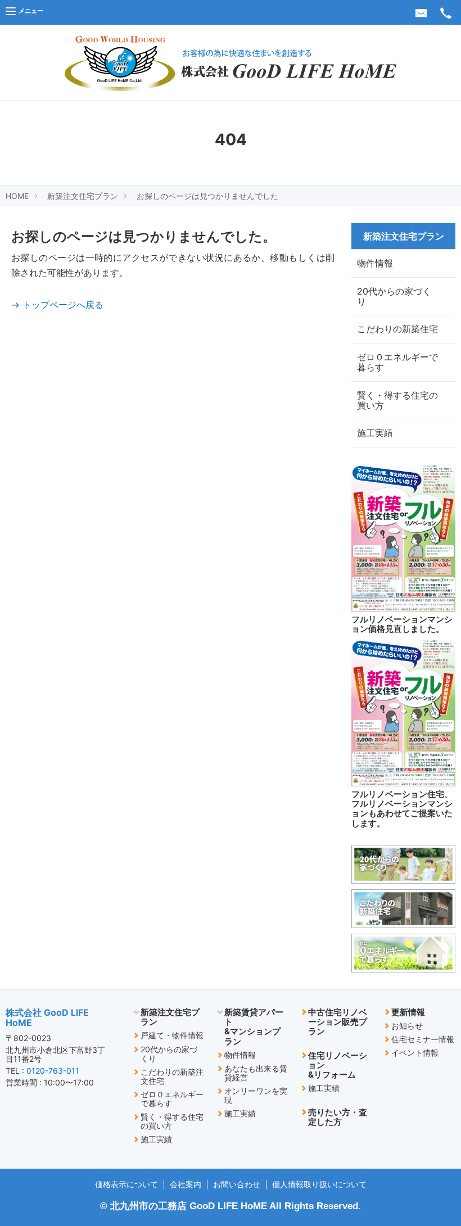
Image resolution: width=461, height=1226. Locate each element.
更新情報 (408, 1012)
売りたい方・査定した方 (337, 1117)
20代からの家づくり (394, 296)
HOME (17, 196)
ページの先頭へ (427, 1150)
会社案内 (185, 1184)
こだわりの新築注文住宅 (172, 1076)
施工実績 (375, 432)
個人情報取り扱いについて (319, 1184)
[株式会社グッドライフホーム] (231, 63)
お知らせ (407, 1025)
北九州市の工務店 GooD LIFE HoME (188, 1206)
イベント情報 (415, 1052)
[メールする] (421, 12)
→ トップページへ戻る (57, 304)
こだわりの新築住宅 (397, 328)
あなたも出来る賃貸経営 (255, 1073)
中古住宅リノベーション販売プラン (337, 1022)
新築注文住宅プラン (82, 196)
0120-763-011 (52, 1070)
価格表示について (126, 1184)
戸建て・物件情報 (172, 1035)
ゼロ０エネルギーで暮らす (397, 362)
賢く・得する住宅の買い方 (397, 400)
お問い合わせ (236, 1184)
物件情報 (375, 263)
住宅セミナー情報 (422, 1039)
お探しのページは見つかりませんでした (207, 196)
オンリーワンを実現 (255, 1095)
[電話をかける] (445, 12)
